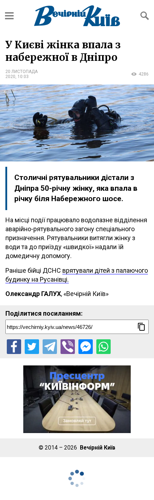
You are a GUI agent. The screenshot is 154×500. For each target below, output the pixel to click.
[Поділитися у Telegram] (50, 346)
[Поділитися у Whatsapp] (103, 346)
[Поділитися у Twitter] (32, 346)
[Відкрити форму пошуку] (144, 15)
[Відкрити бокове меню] (9, 15)
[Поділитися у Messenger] (85, 346)
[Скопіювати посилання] (141, 326)
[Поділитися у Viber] (68, 346)
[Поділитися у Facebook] (14, 346)
